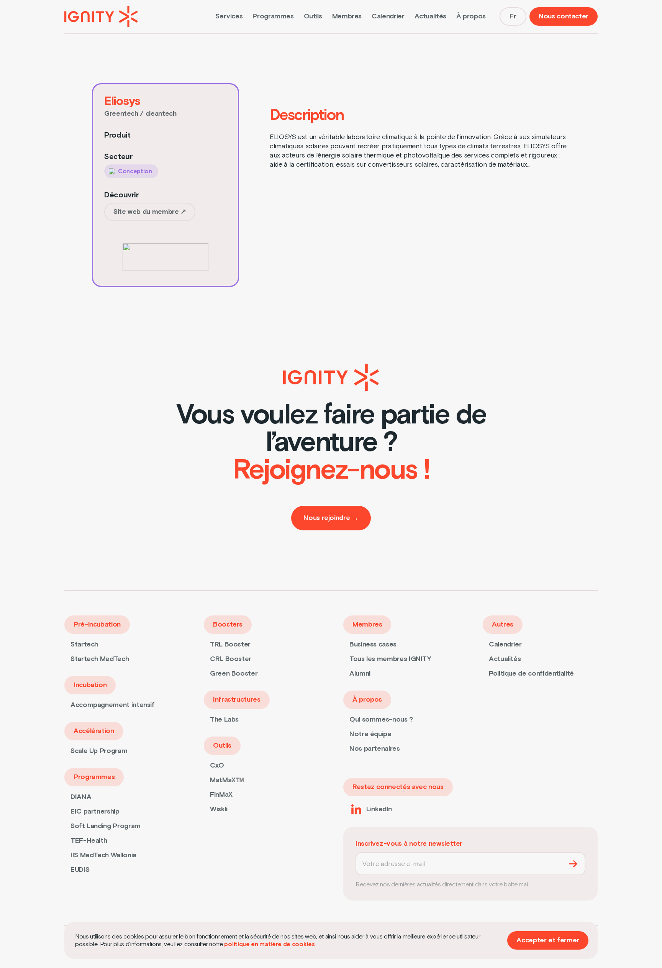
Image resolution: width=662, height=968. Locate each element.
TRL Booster (230, 644)
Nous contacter (563, 16)
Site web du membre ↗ (149, 211)
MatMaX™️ (227, 780)
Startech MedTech (99, 659)
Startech (84, 644)
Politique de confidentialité (531, 673)
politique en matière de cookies (269, 944)
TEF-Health (88, 840)
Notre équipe (370, 734)
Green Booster (233, 673)
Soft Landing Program (105, 826)
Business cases (373, 644)
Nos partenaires (374, 748)
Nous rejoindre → (330, 518)
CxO (217, 765)
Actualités (430, 16)
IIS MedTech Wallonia (103, 855)
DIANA (80, 796)
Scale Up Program (98, 751)
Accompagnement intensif (112, 705)
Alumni (359, 673)
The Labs (224, 719)
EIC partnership (95, 811)
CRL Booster (230, 659)
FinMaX (221, 794)
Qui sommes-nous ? (381, 719)
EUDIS (79, 869)
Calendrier (388, 16)
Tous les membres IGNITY (390, 659)
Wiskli (219, 809)
